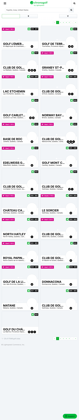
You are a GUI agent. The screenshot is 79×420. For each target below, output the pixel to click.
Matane (6, 308)
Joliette (6, 141)
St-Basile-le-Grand (49, 260)
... (72, 22)
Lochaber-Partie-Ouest (12, 189)
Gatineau (45, 189)
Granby (45, 70)
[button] (5, 33)
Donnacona (46, 284)
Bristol (44, 118)
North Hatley (8, 236)
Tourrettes (46, 46)
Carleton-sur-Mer (9, 118)
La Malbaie (7, 70)
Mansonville (46, 141)
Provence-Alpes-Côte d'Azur (62, 46)
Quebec (15, 70)
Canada (22, 70)
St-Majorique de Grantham (13, 46)
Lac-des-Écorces (9, 284)
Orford (44, 94)
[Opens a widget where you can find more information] (70, 416)
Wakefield (7, 165)
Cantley (45, 165)
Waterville (46, 236)
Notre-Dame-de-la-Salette (13, 260)
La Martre (7, 332)
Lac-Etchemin (8, 94)
